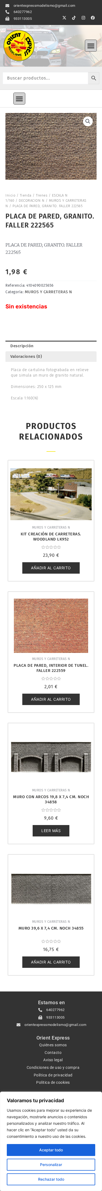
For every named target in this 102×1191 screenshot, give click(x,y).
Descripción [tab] (22, 345)
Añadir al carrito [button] (51, 568)
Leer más (51, 830)
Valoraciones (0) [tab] (26, 356)
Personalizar (51, 1164)
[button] (91, 46)
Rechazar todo (51, 1179)
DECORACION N (31, 200)
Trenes (41, 195)
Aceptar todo (51, 1150)
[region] (51, 1141)
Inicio (10, 195)
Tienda (26, 195)
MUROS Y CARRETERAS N (48, 291)
